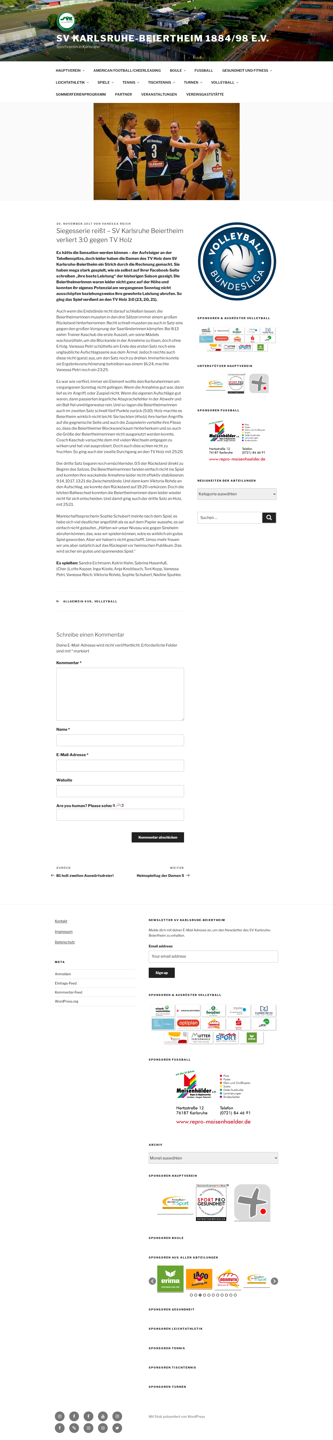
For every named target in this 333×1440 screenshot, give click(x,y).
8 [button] (222, 1295)
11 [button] (235, 1295)
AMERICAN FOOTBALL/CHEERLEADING (127, 70)
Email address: (161, 946)
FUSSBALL (204, 70)
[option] (215, 383)
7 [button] (217, 1295)
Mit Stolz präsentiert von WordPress (177, 1416)
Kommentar (69, 662)
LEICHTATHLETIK (70, 82)
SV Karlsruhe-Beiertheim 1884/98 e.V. (163, 38)
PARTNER (123, 94)
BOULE (176, 70)
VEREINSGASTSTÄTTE (205, 94)
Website (64, 780)
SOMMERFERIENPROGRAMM (81, 94)
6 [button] (213, 1295)
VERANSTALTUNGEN (159, 94)
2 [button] (195, 1295)
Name (63, 729)
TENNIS (128, 82)
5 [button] (208, 1295)
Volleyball (106, 601)
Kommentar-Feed (68, 992)
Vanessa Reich (116, 223)
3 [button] (200, 1295)
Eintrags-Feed (66, 983)
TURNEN (191, 82)
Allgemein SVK (77, 601)
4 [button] (204, 1295)
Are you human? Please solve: (84, 805)
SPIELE (104, 82)
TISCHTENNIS (159, 82)
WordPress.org (66, 1001)
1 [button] (191, 1295)
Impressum (64, 931)
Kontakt (61, 921)
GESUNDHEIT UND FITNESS (245, 70)
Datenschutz (65, 942)
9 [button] (226, 1295)
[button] (152, 1281)
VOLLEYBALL (223, 82)
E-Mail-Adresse (72, 754)
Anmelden (63, 974)
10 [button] (230, 1295)
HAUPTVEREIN (68, 70)
